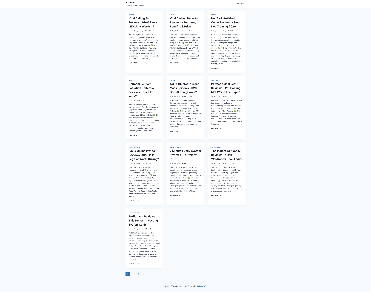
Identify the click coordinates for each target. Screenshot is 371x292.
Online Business (134, 147)
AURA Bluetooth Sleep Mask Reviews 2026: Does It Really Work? (184, 88)
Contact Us (240, 4)
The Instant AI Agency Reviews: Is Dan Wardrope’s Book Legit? (226, 155)
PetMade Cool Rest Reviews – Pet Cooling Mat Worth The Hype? (225, 88)
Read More (134, 63)
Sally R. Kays (135, 31)
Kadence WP (202, 286)
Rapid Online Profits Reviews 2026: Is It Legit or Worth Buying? (144, 155)
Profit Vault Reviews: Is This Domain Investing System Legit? (144, 220)
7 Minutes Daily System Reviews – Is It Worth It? (185, 155)
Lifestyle (132, 15)
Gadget (214, 15)
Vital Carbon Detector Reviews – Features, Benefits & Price (184, 22)
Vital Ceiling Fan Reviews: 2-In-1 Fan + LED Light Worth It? (143, 22)
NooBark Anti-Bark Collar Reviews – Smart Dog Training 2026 (226, 22)
